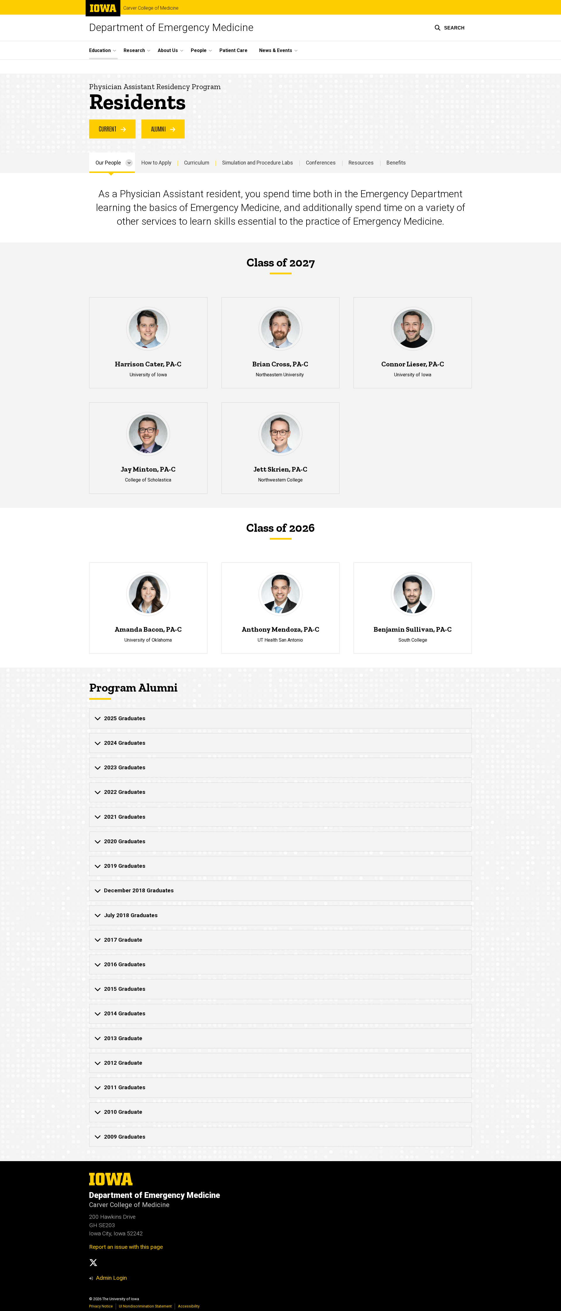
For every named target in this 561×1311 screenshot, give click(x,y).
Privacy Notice (101, 1306)
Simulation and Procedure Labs (257, 163)
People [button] (199, 50)
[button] (449, 28)
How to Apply (156, 163)
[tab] (280, 718)
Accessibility (189, 1306)
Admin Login (111, 1277)
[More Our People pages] (129, 163)
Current (108, 128)
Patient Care (233, 50)
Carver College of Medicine (151, 8)
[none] (280, 718)
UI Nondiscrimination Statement (145, 1306)
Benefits (396, 163)
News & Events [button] (275, 50)
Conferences (321, 163)
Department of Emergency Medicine (171, 27)
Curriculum (196, 163)
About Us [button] (168, 50)
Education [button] (100, 50)
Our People (108, 163)
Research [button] (134, 50)
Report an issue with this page (126, 1247)
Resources (361, 163)
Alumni (159, 128)
